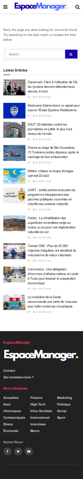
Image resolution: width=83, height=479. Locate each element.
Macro (35, 430)
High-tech (38, 404)
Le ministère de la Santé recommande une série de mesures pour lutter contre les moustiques (52, 301)
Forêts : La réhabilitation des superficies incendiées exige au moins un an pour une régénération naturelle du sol (51, 224)
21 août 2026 (43, 209)
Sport (61, 417)
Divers (8, 424)
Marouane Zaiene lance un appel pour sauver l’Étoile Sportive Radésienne (54, 107)
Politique (64, 404)
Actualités (11, 397)
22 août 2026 (43, 96)
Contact (9, 370)
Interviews (38, 424)
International (40, 417)
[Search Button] (71, 54)
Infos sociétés (41, 411)
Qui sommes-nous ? (18, 377)
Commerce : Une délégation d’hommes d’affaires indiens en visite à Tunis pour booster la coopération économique (53, 276)
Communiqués (14, 417)
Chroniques (12, 411)
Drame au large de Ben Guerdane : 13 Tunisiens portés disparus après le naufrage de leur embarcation (53, 152)
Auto (7, 404)
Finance (36, 397)
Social (61, 411)
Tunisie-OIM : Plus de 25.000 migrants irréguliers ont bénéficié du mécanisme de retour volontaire (52, 250)
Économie (10, 430)
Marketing (64, 397)
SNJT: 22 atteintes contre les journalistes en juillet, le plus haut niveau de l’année (50, 129)
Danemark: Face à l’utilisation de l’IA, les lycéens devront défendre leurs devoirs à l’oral (53, 86)
